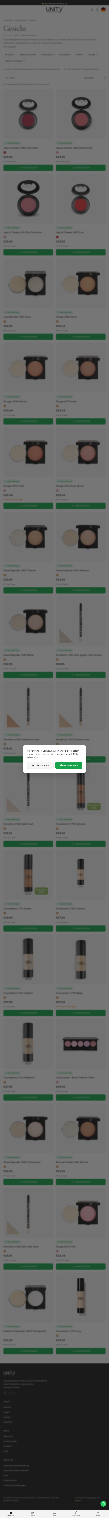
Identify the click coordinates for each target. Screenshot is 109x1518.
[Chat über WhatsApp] (103, 1504)
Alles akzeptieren (69, 765)
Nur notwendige (40, 765)
